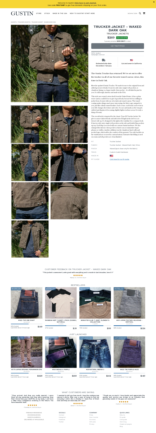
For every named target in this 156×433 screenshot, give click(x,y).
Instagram (62, 417)
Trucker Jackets (24, 22)
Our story (92, 419)
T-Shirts (60, 324)
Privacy (91, 424)
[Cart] (144, 13)
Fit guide (122, 417)
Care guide (123, 419)
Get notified (118, 46)
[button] (49, 63)
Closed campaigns (126, 424)
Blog (121, 426)
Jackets (13, 22)
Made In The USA (60, 13)
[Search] (140, 13)
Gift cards (92, 422)
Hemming (123, 422)
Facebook (62, 419)
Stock (47, 13)
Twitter (61, 422)
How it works (93, 417)
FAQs (91, 415)
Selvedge (27, 322)
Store (38, 13)
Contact (61, 415)
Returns (122, 415)
